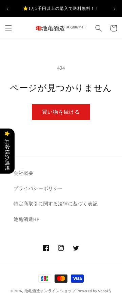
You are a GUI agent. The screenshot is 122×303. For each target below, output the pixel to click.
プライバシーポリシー (38, 188)
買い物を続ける (61, 112)
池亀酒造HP (27, 219)
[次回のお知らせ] (114, 8)
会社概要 (23, 173)
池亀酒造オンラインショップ (50, 290)
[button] (8, 28)
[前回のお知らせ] (7, 8)
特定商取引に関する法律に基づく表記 (56, 204)
